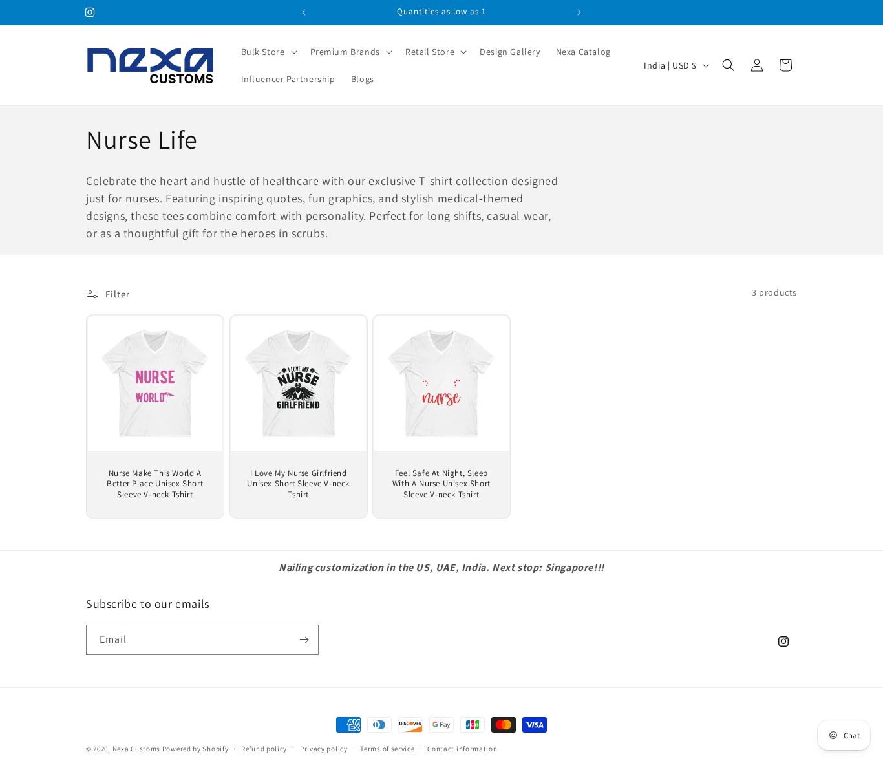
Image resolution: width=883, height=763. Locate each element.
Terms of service (387, 748)
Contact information (462, 748)
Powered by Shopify (195, 748)
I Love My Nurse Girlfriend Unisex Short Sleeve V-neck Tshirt (298, 484)
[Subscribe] (304, 640)
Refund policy (264, 748)
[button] (268, 51)
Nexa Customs (136, 748)
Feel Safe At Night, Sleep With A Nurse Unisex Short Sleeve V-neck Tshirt (441, 484)
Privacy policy (324, 748)
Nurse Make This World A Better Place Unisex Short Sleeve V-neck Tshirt (155, 484)
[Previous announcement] (304, 12)
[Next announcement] (579, 12)
